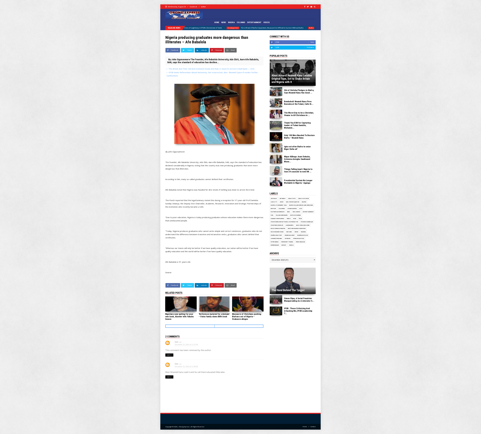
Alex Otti (274, 202)
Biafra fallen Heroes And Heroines (301, 205)
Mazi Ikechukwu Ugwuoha (297, 228)
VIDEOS (266, 22)
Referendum (275, 245)
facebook (193, 7)
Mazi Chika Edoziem (303, 225)
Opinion (287, 238)
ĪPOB (300, 218)
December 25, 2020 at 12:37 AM (186, 344)
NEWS (223, 22)
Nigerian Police (302, 235)
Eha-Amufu (296, 212)
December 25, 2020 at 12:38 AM (186, 366)
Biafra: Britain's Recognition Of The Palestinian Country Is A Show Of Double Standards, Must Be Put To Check (262, 28)
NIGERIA (231, 22)
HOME (216, 22)
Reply (169, 355)
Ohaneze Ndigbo (276, 238)
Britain (273, 208)
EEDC (288, 212)
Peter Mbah (274, 242)
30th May (274, 198)
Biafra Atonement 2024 (278, 205)
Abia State (291, 198)
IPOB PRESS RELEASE (277, 225)
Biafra (214, 28)
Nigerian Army (290, 235)
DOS (312, 28)
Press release (300, 242)
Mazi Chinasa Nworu (278, 228)
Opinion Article (298, 238)
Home (305, 426)
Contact (313, 426)
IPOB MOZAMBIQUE (307, 222)
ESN (272, 215)
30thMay (282, 198)
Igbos (289, 218)
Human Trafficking (277, 218)
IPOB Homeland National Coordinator (284, 222)
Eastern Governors (277, 212)
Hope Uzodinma (295, 215)
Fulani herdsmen (281, 215)
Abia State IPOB (303, 198)
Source (168, 272)
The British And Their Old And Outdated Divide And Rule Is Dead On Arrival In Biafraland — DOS (211, 69)
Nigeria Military (276, 235)
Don (176, 342)
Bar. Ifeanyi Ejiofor (292, 202)
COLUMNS (241, 22)
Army (281, 202)
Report (283, 245)
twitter (203, 7)
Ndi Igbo (289, 232)
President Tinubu (287, 242)
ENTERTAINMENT (254, 22)
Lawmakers (289, 225)
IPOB (294, 218)
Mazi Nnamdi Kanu (277, 232)
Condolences (292, 208)
